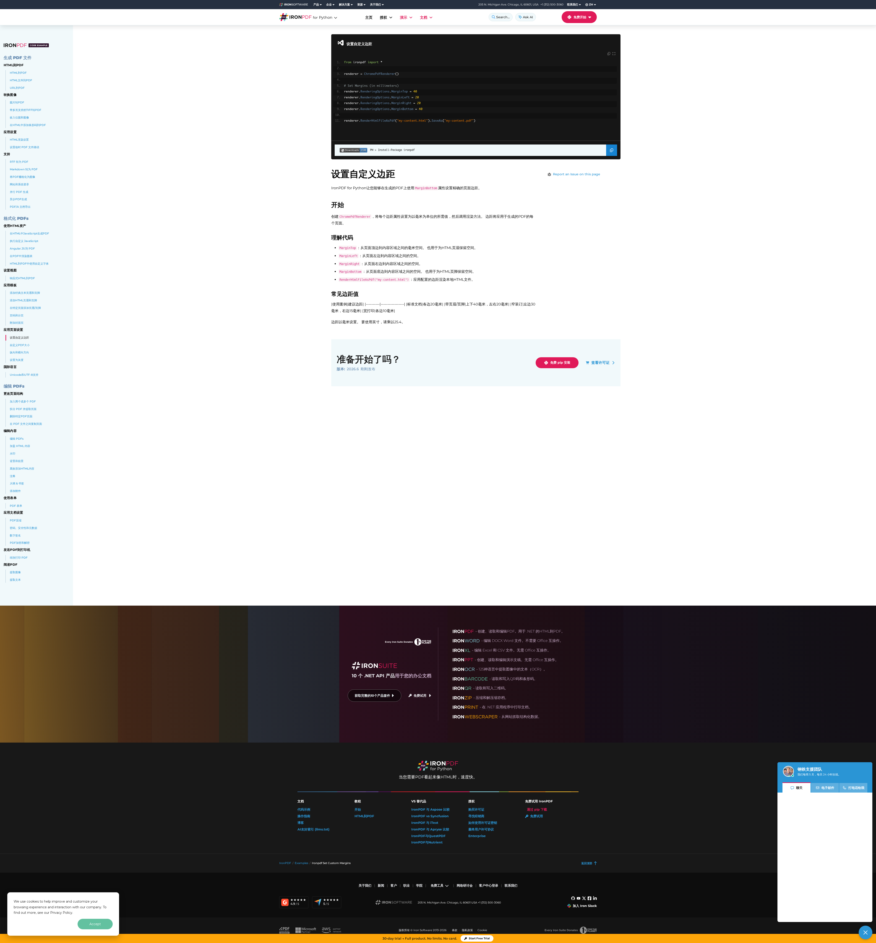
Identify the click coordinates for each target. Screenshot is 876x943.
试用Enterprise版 (56, 929)
